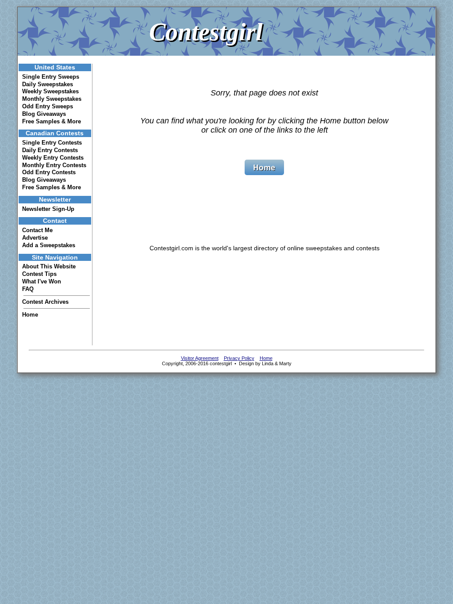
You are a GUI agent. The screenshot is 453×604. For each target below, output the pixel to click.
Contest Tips (39, 274)
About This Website (49, 266)
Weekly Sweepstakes (50, 91)
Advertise (35, 237)
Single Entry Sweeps (50, 76)
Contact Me (37, 230)
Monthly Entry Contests (54, 165)
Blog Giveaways (44, 114)
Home (30, 314)
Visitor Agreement (200, 358)
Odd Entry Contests (49, 172)
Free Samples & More (51, 121)
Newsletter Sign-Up (48, 209)
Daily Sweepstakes (47, 84)
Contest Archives (45, 301)
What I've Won (41, 281)
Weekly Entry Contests (53, 157)
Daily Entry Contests (50, 150)
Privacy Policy (239, 358)
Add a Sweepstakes (48, 245)
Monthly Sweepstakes (51, 99)
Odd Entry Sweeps (47, 106)
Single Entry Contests (52, 142)
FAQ (28, 289)
